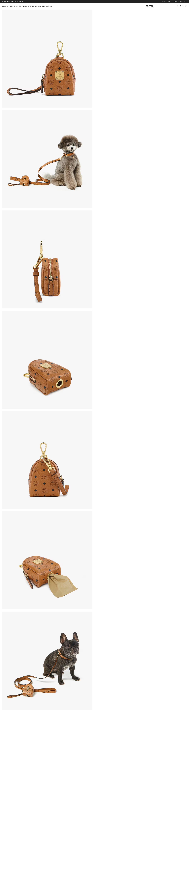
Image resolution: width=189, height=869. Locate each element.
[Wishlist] (183, 6)
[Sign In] (180, 6)
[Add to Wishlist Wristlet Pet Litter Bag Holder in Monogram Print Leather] (169, 11)
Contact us (174, 1)
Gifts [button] (43, 6)
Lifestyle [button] (31, 6)
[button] (47, 58)
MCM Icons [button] (38, 6)
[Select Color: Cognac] (119, 21)
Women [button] (16, 6)
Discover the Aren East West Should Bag (15, 1)
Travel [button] (25, 6)
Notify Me (140, 32)
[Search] (177, 6)
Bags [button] (11, 6)
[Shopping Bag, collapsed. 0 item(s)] (186, 6)
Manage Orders (166, 1)
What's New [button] (5, 6)
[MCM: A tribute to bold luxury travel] (150, 7)
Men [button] (20, 6)
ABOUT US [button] (49, 6)
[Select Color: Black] (113, 21)
